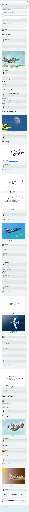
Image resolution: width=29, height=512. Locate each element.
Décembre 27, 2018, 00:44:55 (7, 75)
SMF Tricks (6, 506)
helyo (6, 29)
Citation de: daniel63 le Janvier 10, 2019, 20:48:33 (8, 269)
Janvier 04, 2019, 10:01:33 (7, 169)
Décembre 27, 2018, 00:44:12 (8, 43)
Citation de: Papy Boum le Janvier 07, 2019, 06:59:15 (8, 341)
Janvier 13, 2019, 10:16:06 (7, 267)
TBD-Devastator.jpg (13, 435)
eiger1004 (7, 489)
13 (18, 500)
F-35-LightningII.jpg (14, 67)
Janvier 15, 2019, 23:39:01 (7, 352)
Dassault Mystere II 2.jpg (13, 331)
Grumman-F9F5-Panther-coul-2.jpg (13, 239)
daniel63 (6, 244)
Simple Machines (9, 507)
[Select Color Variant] (27, 2)
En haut (3, 499)
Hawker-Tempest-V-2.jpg (13, 209)
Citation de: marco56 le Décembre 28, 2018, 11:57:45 (8, 100)
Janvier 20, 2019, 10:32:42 (7, 403)
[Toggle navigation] (5, 1)
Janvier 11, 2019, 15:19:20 (7, 257)
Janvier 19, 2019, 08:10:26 (7, 364)
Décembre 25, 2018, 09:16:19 (7, 23)
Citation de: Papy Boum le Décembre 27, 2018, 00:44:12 (8, 354)
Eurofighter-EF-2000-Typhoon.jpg (13, 161)
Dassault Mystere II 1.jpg (13, 312)
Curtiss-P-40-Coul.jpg (13, 484)
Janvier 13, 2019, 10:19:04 (7, 291)
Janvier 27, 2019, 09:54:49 (7, 463)
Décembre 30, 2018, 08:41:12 (7, 98)
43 (2, 16)
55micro (6, 336)
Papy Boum (7, 39)
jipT (5, 440)
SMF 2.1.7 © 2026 (4, 507)
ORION (6, 19)
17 (23, 500)
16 (22, 500)
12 (17, 500)
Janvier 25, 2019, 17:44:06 (7, 443)
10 (14, 500)
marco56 (6, 84)
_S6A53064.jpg (14, 131)
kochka (6, 253)
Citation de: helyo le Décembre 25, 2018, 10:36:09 (8, 77)
